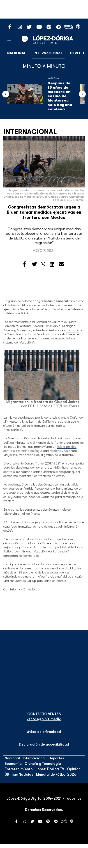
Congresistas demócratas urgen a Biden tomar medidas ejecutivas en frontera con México (44, 212)
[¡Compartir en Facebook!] (24, 264)
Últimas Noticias (19, 774)
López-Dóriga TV (50, 769)
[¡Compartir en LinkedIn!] (52, 264)
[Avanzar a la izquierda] (5, 94)
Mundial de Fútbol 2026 (56, 774)
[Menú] (9, 39)
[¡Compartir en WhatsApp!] (43, 264)
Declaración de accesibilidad (44, 744)
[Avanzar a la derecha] (84, 53)
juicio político (66, 446)
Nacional (16, 53)
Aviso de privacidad (44, 732)
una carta (72, 330)
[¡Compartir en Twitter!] (34, 264)
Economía (13, 764)
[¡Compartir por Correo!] (61, 264)
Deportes (56, 758)
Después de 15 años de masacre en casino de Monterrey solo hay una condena (60, 96)
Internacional (48, 53)
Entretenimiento (19, 769)
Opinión (74, 769)
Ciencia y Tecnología (43, 764)
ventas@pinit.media (44, 719)
